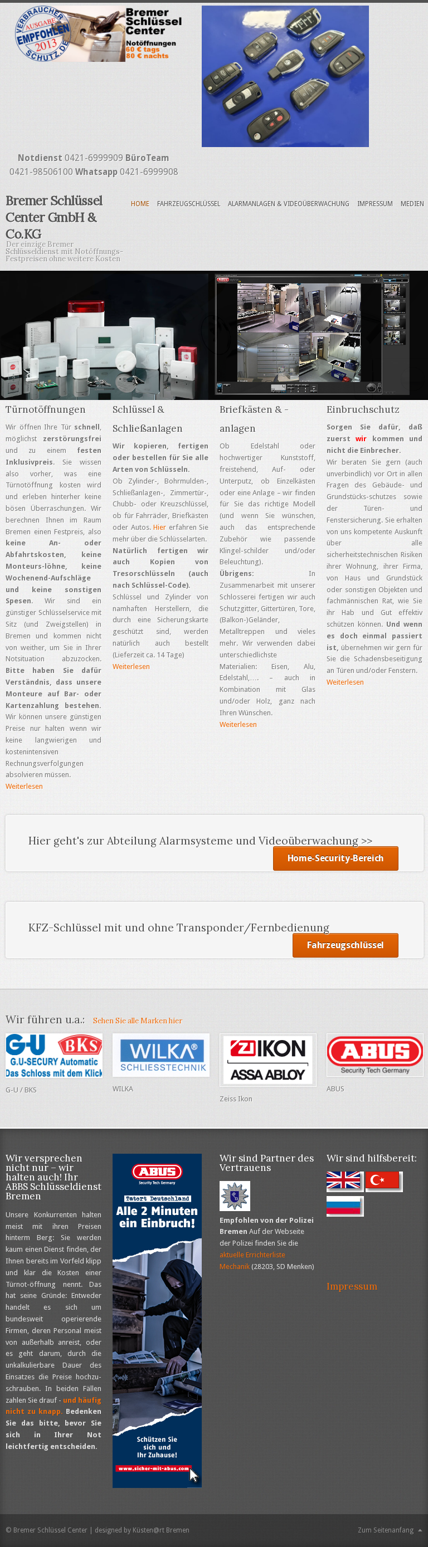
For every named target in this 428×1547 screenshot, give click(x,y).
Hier (159, 527)
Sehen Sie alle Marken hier (137, 1021)
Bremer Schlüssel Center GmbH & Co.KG (54, 217)
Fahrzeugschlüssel (188, 204)
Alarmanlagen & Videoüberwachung (288, 204)
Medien (412, 204)
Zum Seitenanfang (386, 1530)
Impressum (375, 204)
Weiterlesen (24, 786)
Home (140, 204)
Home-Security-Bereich (336, 858)
